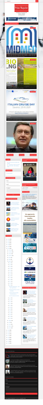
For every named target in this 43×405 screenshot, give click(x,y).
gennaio (9, 327)
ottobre (9, 253)
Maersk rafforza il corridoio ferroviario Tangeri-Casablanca (15, 214)
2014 (8, 341)
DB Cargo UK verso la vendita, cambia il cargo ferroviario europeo (14, 229)
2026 (8, 239)
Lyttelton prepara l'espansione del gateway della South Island (15, 224)
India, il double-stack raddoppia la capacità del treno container (29, 195)
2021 (8, 248)
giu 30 (10, 262)
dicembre (10, 250)
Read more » (33, 27)
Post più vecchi (33, 155)
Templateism (17, 398)
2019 (8, 331)
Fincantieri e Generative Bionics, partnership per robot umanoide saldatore (31, 292)
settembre (10, 255)
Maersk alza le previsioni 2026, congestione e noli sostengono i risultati (31, 336)
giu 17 (10, 281)
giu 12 (10, 301)
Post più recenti (10, 155)
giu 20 (10, 275)
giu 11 (10, 303)
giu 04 (10, 312)
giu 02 (10, 316)
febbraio (9, 326)
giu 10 (10, 305)
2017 (8, 335)
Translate (25, 189)
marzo (9, 324)
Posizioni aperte (9, 173)
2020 (8, 330)
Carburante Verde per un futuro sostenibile (18, 83)
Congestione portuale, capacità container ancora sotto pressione (15, 208)
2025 (8, 240)
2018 (8, 333)
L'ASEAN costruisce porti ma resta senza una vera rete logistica (15, 219)
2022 (8, 246)
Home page (21, 155)
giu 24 (10, 270)
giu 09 (10, 307)
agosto (9, 257)
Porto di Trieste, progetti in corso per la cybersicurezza (31, 327)
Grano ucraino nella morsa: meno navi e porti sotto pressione (19, 23)
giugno (9, 261)
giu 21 (10, 273)
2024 (8, 242)
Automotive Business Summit (15, 147)
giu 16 (10, 283)
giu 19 (10, 277)
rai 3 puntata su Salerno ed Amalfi (13, 164)
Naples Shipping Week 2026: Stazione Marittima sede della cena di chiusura (31, 310)
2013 (8, 343)
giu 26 (10, 266)
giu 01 (10, 318)
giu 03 (10, 314)
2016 (8, 337)
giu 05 (10, 310)
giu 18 (10, 279)
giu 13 (10, 299)
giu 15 (10, 285)
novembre (10, 251)
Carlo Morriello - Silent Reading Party (13, 166)
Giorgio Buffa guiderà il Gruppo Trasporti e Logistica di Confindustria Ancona (32, 318)
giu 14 (10, 297)
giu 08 (10, 309)
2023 (8, 244)
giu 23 (10, 272)
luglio (9, 259)
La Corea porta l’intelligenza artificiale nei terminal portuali (31, 301)
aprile (9, 322)
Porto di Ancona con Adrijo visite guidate (13, 163)
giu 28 (10, 264)
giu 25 (10, 268)
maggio (9, 320)
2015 (8, 339)
